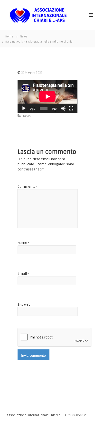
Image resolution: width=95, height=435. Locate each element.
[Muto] (63, 108)
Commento (28, 187)
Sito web (24, 304)
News (24, 36)
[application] (47, 96)
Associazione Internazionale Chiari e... (35, 415)
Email (23, 274)
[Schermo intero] (71, 108)
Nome (23, 243)
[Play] (23, 108)
